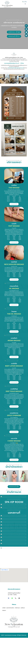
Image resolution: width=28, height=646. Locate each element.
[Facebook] (8, 598)
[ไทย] (26, 2)
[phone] (15, 598)
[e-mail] (19, 598)
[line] (12, 598)
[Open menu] (25, 4)
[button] (1, 476)
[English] (23, 2)
